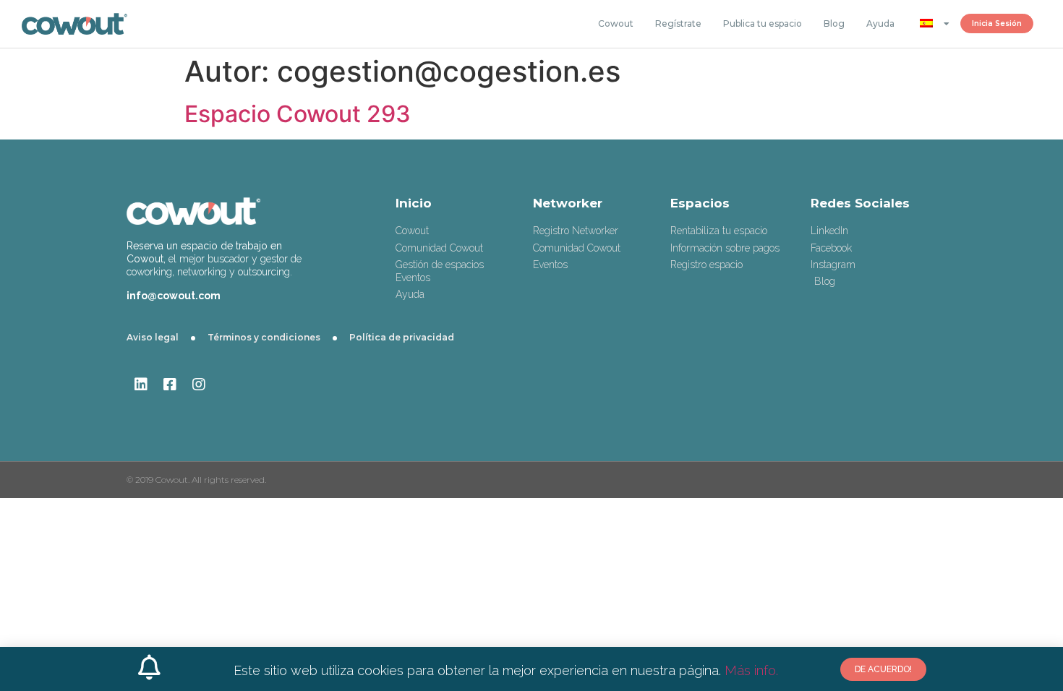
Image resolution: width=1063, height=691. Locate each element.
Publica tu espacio (762, 23)
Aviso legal (153, 337)
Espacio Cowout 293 (297, 114)
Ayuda (880, 23)
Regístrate (678, 23)
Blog (834, 23)
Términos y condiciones (264, 337)
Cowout (615, 23)
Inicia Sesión (997, 23)
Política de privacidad (401, 337)
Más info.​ (749, 670)
